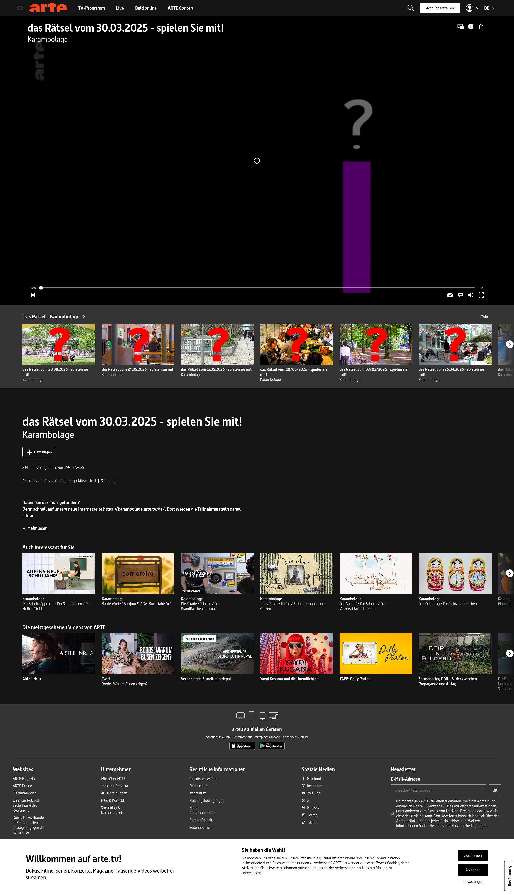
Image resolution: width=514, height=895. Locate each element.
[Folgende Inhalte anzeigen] (510, 344)
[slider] (257, 288)
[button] (410, 8)
